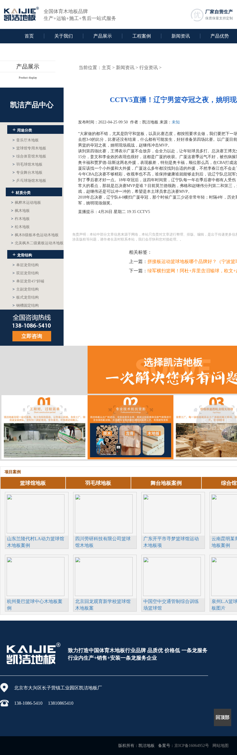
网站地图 (220, 745)
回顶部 (222, 717)
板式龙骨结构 (25, 297)
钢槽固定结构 (25, 305)
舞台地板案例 (166, 483)
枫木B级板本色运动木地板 (35, 235)
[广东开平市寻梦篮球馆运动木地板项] (172, 513)
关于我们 (63, 36)
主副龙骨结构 (25, 289)
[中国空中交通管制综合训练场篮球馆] (172, 576)
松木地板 (20, 227)
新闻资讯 (180, 36)
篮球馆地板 (33, 483)
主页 (106, 67)
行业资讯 (148, 67)
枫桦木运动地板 (26, 202)
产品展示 (102, 36)
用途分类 (22, 129)
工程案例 (141, 36)
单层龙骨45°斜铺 (28, 281)
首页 (29, 36)
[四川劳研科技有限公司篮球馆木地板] (104, 513)
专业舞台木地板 (27, 172)
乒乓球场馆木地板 (29, 180)
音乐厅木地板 (25, 140)
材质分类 (21, 192)
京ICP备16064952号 (191, 745)
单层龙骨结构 (25, 265)
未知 (176, 122)
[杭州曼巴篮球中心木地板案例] (35, 576)
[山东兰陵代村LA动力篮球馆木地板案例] (35, 513)
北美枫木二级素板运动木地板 (37, 243)
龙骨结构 (22, 254)
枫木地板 (20, 210)
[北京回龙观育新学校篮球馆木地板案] (104, 576)
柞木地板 (20, 218)
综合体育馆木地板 (29, 156)
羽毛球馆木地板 (27, 164)
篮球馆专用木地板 (29, 148)
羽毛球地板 (98, 483)
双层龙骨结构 (25, 273)
